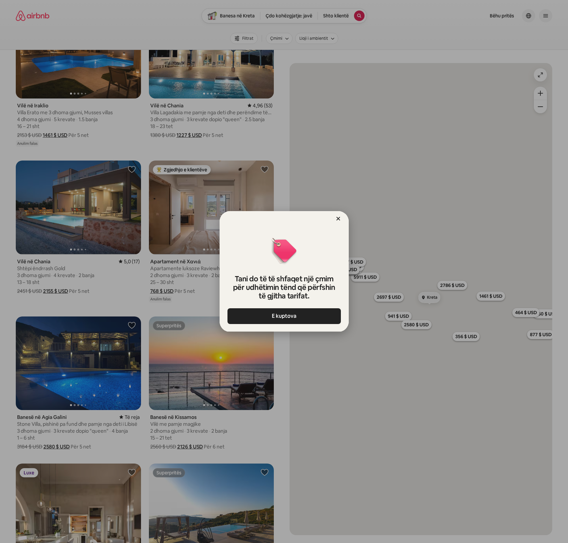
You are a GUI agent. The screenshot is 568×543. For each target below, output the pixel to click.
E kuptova (284, 316)
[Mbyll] (338, 218)
